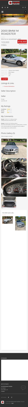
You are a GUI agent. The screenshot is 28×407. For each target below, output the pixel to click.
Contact (3, 391)
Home (3, 16)
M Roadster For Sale (19, 16)
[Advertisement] (14, 292)
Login (12, 403)
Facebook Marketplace (9, 86)
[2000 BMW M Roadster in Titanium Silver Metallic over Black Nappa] (14, 59)
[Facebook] (23, 7)
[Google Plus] (25, 7)
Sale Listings (9, 16)
